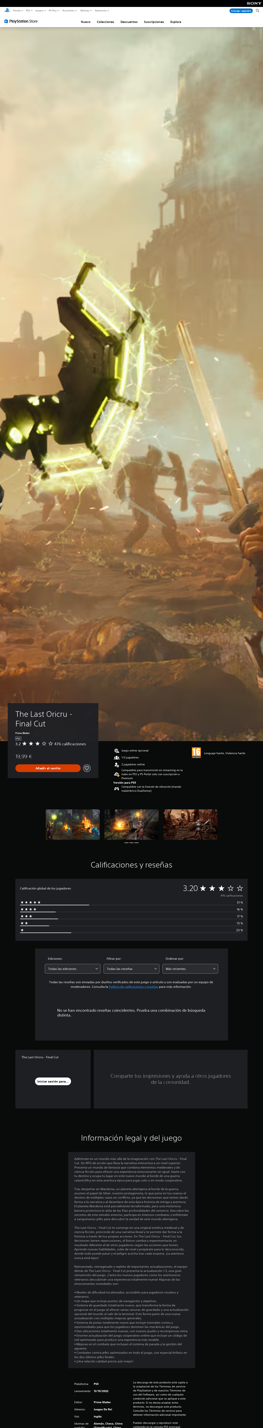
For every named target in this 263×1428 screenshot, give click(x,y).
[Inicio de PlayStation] (7, 10)
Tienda (17, 10)
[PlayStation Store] (22, 21)
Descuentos (129, 22)
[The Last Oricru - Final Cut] (73, 824)
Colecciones (105, 22)
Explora (175, 22)
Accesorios (68, 10)
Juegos (39, 10)
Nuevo (85, 22)
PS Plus (53, 10)
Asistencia (100, 10)
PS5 (28, 10)
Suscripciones (154, 22)
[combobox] (73, 969)
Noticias (84, 10)
